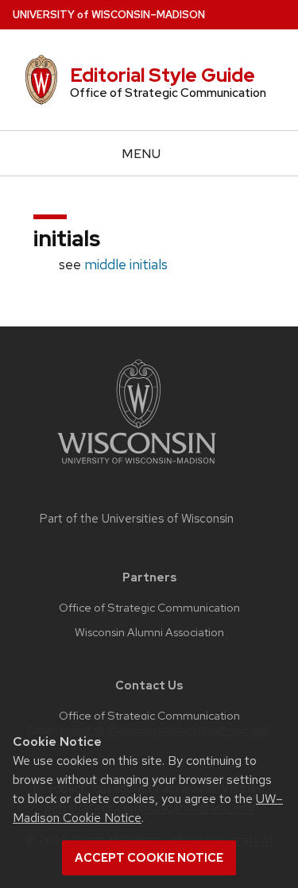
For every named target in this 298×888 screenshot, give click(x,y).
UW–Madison (109, 14)
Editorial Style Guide (162, 75)
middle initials (126, 264)
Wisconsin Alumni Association (149, 632)
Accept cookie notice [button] (149, 858)
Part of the (137, 519)
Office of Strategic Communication (149, 607)
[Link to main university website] (136, 466)
